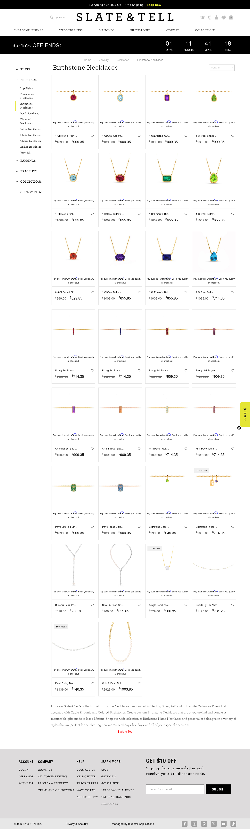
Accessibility (87, 797)
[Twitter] (214, 824)
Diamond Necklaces (26, 121)
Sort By (216, 67)
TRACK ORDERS (87, 783)
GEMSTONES (109, 804)
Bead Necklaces (29, 113)
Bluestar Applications (141, 824)
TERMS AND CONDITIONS (56, 790)
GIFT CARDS (27, 776)
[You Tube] (224, 824)
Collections (205, 30)
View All (25, 152)
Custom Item (31, 192)
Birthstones (140, 30)
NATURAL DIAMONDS (116, 797)
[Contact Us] (209, 18)
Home (87, 60)
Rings (25, 69)
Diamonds (106, 30)
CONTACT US (86, 769)
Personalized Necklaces (27, 96)
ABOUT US (45, 769)
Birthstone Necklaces (26, 105)
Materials (109, 776)
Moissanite (110, 783)
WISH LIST (26, 783)
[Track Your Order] (202, 18)
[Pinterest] (204, 824)
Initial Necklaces (30, 129)
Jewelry (172, 30)
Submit (218, 789)
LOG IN (24, 769)
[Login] (217, 18)
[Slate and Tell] (125, 17)
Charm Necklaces (30, 141)
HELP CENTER (86, 776)
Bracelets (29, 171)
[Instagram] (194, 824)
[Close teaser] (239, 428)
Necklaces (122, 60)
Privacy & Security (77, 824)
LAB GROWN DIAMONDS (117, 790)
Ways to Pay (86, 790)
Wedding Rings (71, 30)
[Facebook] (185, 824)
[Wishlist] (224, 18)
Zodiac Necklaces (30, 146)
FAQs (104, 769)
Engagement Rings (28, 30)
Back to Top (125, 731)
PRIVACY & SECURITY (53, 783)
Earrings (28, 160)
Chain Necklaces (30, 135)
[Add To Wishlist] (91, 136)
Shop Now (154, 5)
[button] (245, 414)
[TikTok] (233, 824)
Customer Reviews (52, 776)
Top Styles (26, 88)
